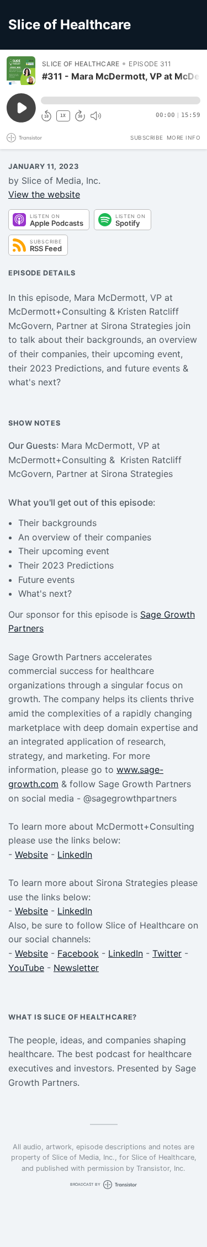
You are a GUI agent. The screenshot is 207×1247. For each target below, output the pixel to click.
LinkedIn (74, 854)
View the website (44, 194)
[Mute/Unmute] (95, 116)
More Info (184, 137)
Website (31, 854)
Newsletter (76, 967)
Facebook (78, 953)
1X (63, 115)
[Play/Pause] (21, 70)
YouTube (26, 967)
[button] (120, 100)
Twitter (167, 953)
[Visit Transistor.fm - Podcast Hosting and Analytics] (24, 137)
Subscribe (146, 137)
